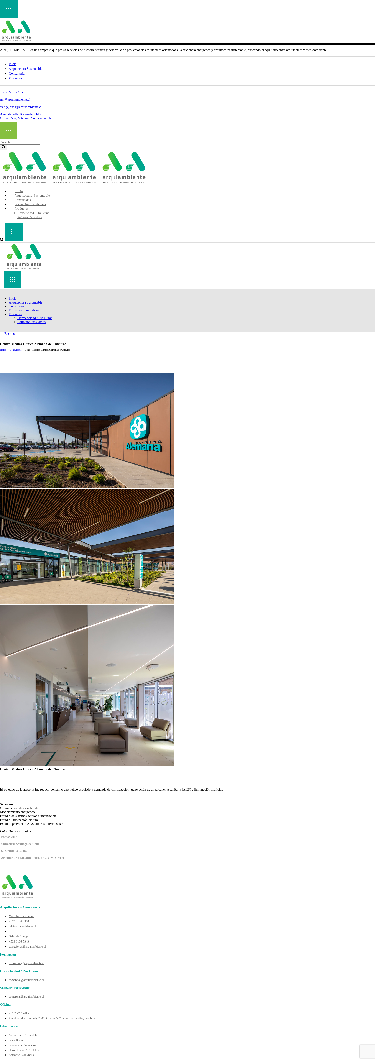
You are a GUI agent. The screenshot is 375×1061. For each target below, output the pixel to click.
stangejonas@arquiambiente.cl (21, 107)
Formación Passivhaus (22, 1045)
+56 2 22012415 (19, 1013)
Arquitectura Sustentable (25, 69)
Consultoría (17, 73)
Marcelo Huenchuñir (21, 916)
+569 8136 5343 (19, 941)
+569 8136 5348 (19, 921)
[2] (87, 603)
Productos (15, 78)
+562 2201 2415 (11, 92)
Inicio (12, 64)
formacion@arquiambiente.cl (26, 963)
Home (3, 349)
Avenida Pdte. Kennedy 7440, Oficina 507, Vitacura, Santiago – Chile (27, 116)
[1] (87, 487)
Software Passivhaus (21, 1055)
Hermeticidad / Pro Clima (24, 1050)
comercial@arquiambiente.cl (26, 980)
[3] (87, 765)
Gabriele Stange (18, 936)
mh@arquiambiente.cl (15, 99)
